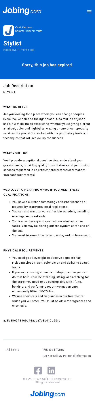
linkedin (51, 371)
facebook (38, 371)
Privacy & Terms (54, 349)
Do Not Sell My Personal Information (67, 355)
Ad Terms (13, 349)
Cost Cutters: (24, 27)
